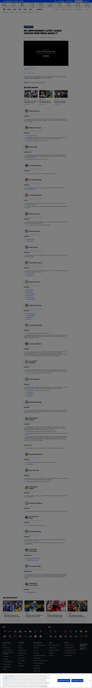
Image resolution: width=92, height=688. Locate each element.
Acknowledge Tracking (77, 680)
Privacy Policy (5, 678)
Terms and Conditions (10, 676)
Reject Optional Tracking (63, 680)
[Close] (89, 680)
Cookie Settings (43, 686)
